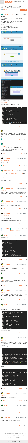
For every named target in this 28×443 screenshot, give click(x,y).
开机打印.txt (4, 102)
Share (21, 126)
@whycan (3, 173)
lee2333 (7, 417)
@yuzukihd (3, 146)
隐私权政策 (18, 437)
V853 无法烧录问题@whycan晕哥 (15, 173)
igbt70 (6, 235)
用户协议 (13, 437)
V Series (5, 9)
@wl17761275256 (5, 160)
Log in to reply (23, 9)
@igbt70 (3, 266)
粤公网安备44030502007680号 (18, 435)
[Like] (24, 126)
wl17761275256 (8, 14)
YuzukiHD (7, 130)
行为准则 (9, 437)
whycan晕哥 (7, 158)
